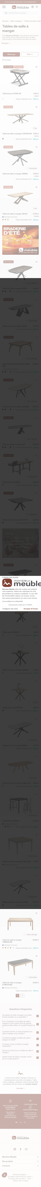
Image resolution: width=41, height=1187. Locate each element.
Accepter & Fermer (31, 609)
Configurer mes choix (10, 609)
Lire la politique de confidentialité (12, 601)
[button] (4, 1175)
